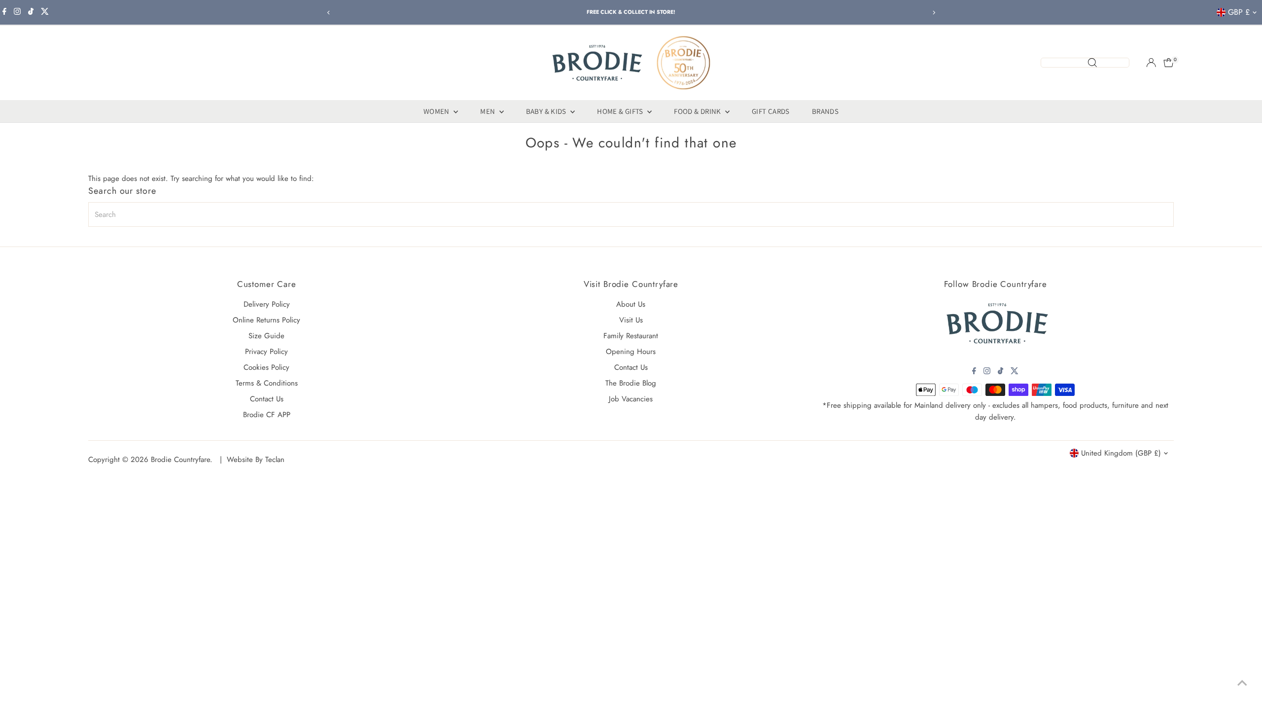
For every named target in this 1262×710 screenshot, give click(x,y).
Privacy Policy (266, 351)
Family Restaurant (630, 335)
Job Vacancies (631, 398)
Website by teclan (255, 459)
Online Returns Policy (266, 320)
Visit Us (631, 320)
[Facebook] (4, 12)
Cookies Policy (266, 367)
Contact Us (266, 398)
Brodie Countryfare (180, 459)
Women (437, 111)
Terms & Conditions (267, 383)
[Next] (933, 12)
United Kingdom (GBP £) (1121, 453)
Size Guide (266, 335)
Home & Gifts (621, 111)
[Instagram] (17, 12)
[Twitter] (44, 12)
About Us (630, 304)
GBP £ (1239, 12)
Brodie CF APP (266, 414)
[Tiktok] (31, 12)
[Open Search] (1085, 63)
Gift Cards (771, 111)
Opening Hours (631, 351)
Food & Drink (698, 111)
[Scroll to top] (1242, 683)
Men (488, 111)
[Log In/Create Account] (1151, 62)
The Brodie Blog (630, 383)
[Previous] (328, 12)
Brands (825, 111)
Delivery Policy (267, 304)
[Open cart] (1168, 62)
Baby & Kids (547, 111)
